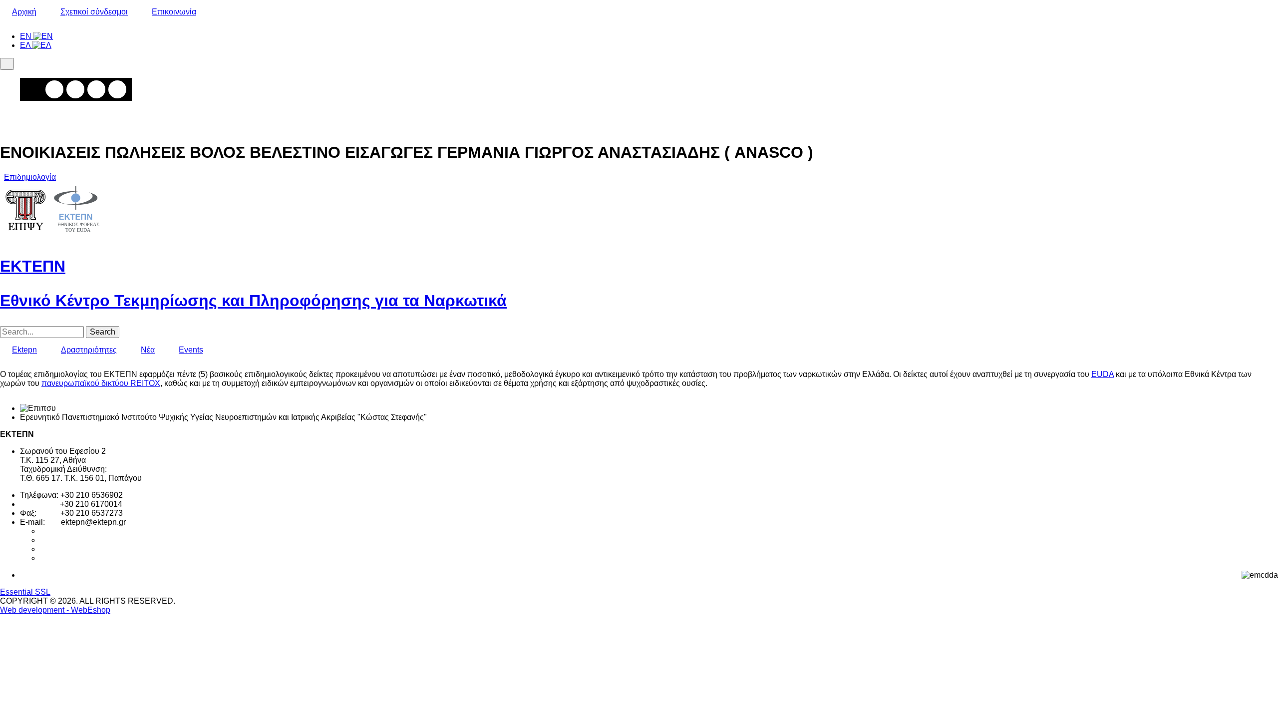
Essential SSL (25, 592)
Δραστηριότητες (89, 350)
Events (191, 350)
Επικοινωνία (174, 11)
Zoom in (54, 89)
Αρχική (24, 11)
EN (26, 36)
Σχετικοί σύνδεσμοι (94, 11)
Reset (96, 89)
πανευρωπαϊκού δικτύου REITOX (100, 383)
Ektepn (24, 350)
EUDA (1102, 374)
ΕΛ (26, 45)
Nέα (148, 350)
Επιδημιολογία (30, 177)
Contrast (117, 89)
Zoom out (75, 89)
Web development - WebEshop (55, 610)
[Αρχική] (52, 236)
